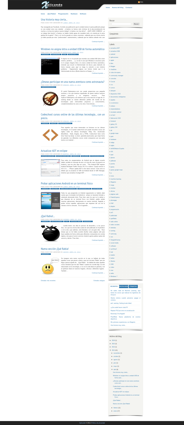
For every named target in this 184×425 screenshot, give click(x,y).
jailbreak (113, 161)
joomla (113, 164)
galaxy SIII (114, 127)
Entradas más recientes (48, 280)
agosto (116, 359)
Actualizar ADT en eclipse (54, 150)
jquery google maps (117, 170)
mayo (115, 366)
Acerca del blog (117, 7)
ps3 (112, 212)
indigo (112, 142)
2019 (113, 340)
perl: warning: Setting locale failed (121, 303)
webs (112, 273)
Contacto (129, 7)
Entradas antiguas (99, 280)
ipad (112, 154)
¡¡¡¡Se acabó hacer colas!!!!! (119, 307)
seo (112, 237)
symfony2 (114, 249)
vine (112, 270)
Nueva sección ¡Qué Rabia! (55, 249)
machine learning (116, 179)
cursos (45, 123)
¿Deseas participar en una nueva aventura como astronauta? (72, 82)
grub (112, 136)
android (76, 156)
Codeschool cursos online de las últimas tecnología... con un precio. (73, 116)
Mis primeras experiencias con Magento (123, 322)
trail (112, 252)
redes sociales (115, 224)
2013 (113, 350)
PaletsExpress (115, 197)
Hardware (74, 14)
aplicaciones (57, 221)
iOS (66, 221)
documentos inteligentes (118, 97)
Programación (63, 14)
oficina (113, 191)
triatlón (113, 255)
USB (64, 54)
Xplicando (82, 423)
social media (114, 243)
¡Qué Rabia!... (48, 216)
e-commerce (114, 103)
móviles (113, 188)
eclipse (85, 156)
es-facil (113, 115)
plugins (113, 206)
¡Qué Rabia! (51, 14)
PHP (112, 203)
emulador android (68, 188)
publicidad (114, 215)
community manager (117, 75)
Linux (112, 176)
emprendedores (48, 87)
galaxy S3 (114, 124)
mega (112, 185)
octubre (116, 356)
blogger (113, 66)
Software (83, 14)
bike (112, 63)
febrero (116, 408)
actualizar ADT (48, 156)
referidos (113, 228)
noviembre (117, 353)
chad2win (113, 69)
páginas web (76, 221)
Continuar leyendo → (98, 41)
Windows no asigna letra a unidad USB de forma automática (72, 49)
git (111, 130)
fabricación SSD (116, 118)
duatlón (113, 100)
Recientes (114, 286)
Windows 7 (73, 54)
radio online (114, 221)
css (112, 84)
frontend (113, 121)
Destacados (123, 286)
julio (115, 363)
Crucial (113, 81)
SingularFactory (115, 240)
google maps (115, 133)
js (111, 173)
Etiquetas (133, 286)
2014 (113, 347)
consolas (113, 78)
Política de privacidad (98, 423)
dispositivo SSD (116, 94)
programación (65, 123)
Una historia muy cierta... (54, 19)
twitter (112, 258)
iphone (113, 157)
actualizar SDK (63, 156)
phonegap (114, 200)
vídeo (112, 267)
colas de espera (115, 72)
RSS (141, 2)
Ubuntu (113, 261)
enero (115, 411)
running (113, 231)
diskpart (45, 54)
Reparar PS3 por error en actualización (122, 310)
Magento (113, 182)
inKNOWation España (117, 148)
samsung (113, 234)
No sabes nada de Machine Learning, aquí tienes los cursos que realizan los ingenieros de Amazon (125, 293)
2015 (113, 343)
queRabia (87, 221)
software (97, 188)
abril (115, 369)
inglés (53, 123)
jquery (112, 167)
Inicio (108, 7)
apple (112, 60)
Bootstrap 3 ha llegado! (118, 313)
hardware (56, 54)
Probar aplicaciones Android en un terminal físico (67, 183)
